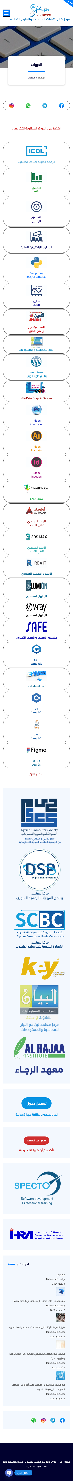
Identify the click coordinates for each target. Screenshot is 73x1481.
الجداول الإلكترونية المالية (36, 247)
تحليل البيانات (36, 302)
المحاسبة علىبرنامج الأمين (36, 329)
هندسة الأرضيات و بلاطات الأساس (36, 637)
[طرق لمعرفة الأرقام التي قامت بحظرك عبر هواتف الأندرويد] (60, 1317)
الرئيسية (41, 77)
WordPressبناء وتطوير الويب (37, 374)
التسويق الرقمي (36, 219)
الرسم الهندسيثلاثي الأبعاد (36, 549)
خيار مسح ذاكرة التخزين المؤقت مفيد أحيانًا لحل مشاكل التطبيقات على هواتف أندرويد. (38, 1387)
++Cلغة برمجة (36, 661)
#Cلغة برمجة (36, 710)
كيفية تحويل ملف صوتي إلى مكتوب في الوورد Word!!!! (38, 1301)
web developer (36, 686)
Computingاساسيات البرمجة (36, 275)
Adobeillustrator (36, 448)
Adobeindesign (36, 474)
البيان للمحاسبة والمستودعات (36, 349)
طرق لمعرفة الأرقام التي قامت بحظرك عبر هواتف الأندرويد (37, 1327)
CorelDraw (36, 498)
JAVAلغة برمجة (36, 736)
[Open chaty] (9, 1471)
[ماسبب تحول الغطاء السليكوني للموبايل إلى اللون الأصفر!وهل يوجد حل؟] (60, 1344)
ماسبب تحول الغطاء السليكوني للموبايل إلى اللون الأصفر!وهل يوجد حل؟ (37, 1356)
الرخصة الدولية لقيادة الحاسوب (36, 161)
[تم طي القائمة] (6, 13)
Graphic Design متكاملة (36, 398)
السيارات (61, 1274)
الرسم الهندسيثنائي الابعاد (36, 523)
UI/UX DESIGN (36, 762)
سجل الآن (36, 774)
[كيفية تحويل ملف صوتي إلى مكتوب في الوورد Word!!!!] (60, 1291)
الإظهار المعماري (36, 596)
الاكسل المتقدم (36, 189)
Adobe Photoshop (36, 422)
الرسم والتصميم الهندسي (36, 573)
